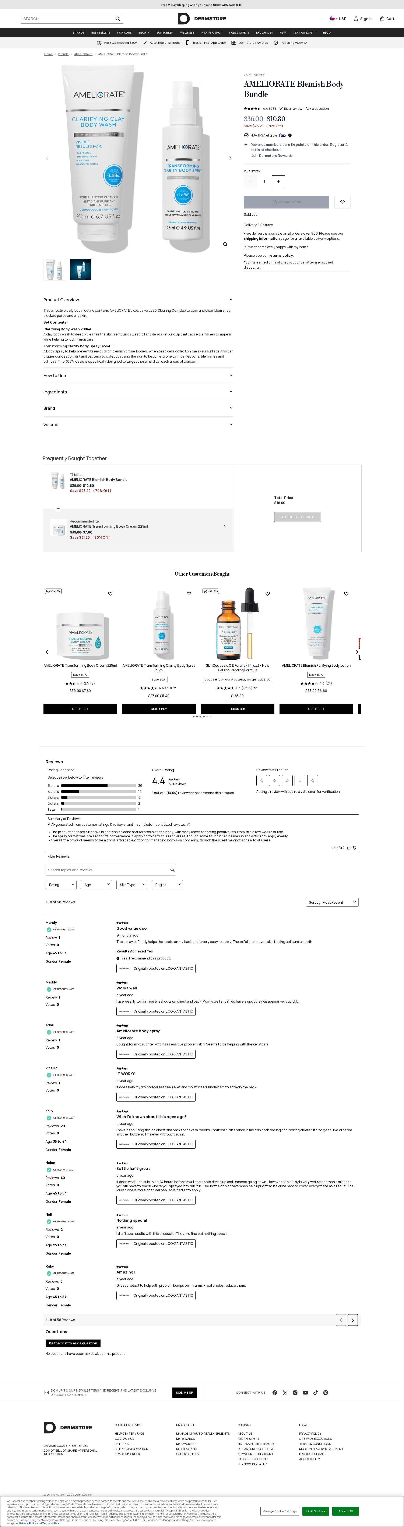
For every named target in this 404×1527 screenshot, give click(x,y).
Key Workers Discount (256, 1454)
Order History (188, 1454)
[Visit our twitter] (285, 1393)
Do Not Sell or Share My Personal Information (70, 1452)
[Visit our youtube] (305, 1393)
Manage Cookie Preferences (65, 1445)
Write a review (291, 108)
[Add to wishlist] (342, 202)
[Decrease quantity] (250, 181)
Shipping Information (131, 1449)
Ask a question (317, 108)
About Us (245, 1433)
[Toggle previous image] (46, 158)
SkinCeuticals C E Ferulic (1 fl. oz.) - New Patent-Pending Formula (237, 667)
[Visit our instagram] (295, 1393)
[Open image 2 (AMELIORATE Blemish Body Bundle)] (80, 269)
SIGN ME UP (184, 1392)
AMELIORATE (83, 54)
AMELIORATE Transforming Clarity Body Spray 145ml (159, 667)
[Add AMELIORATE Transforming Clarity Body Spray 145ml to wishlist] (189, 594)
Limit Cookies (315, 1511)
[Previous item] (46, 652)
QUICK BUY (80, 709)
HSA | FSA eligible (264, 135)
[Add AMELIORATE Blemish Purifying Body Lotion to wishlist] (346, 594)
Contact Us (124, 1439)
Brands (63, 54)
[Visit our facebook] (275, 1393)
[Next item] (357, 652)
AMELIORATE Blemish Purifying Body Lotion (316, 665)
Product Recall (312, 1454)
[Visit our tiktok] (315, 1393)
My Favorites (186, 1444)
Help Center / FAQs (129, 1433)
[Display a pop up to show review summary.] (175, 688)
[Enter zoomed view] (225, 244)
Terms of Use (50, 1523)
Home (48, 54)
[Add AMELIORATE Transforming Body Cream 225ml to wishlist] (110, 594)
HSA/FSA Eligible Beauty (256, 1444)
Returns (122, 1444)
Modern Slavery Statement (321, 1449)
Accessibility (309, 1459)
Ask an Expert (249, 1439)
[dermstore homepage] (202, 19)
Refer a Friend (187, 1449)
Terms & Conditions (315, 1444)
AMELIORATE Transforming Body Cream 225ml (80, 665)
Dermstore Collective (256, 1449)
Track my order (127, 1454)
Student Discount (253, 1459)
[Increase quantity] (278, 181)
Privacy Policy (310, 1433)
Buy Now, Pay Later (252, 1464)
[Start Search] (117, 18)
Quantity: (252, 171)
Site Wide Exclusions (315, 1439)
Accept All (346, 1511)
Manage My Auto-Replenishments (203, 1433)
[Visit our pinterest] (326, 1393)
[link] (363, 18)
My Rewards (185, 1439)
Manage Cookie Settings (280, 1511)
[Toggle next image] (230, 158)
